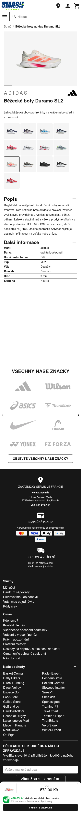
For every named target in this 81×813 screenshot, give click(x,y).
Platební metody (14, 644)
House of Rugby (14, 715)
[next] (78, 415)
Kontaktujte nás (40, 492)
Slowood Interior (53, 687)
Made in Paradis (14, 725)
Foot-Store (10, 697)
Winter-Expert (51, 730)
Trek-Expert (50, 711)
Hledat (22, 16)
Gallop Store (12, 701)
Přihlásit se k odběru (41, 779)
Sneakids (48, 697)
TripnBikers (50, 720)
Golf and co (11, 706)
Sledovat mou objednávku (21, 597)
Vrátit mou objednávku (18, 601)
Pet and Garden (53, 682)
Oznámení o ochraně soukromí (24, 653)
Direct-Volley (12, 687)
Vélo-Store (49, 725)
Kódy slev (10, 606)
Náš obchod (11, 658)
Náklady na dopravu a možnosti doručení (31, 648)
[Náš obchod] (58, 6)
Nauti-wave (11, 730)
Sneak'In (48, 692)
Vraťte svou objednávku (40, 566)
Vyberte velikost (40, 807)
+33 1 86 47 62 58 (40, 505)
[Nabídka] (4, 16)
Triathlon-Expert (53, 715)
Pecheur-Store (52, 678)
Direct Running (13, 682)
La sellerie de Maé (16, 720)
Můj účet (9, 587)
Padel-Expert (51, 673)
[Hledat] (14, 16)
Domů (7, 26)
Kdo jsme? (10, 620)
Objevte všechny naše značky (40, 458)
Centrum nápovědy (16, 592)
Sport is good (51, 701)
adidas (16, 92)
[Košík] (77, 6)
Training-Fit (50, 706)
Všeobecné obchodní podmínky (25, 630)
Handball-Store (13, 711)
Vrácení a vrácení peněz (20, 634)
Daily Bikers (11, 678)
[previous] (3, 415)
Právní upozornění (16, 639)
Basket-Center (13, 673)
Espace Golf (11, 692)
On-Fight (9, 734)
